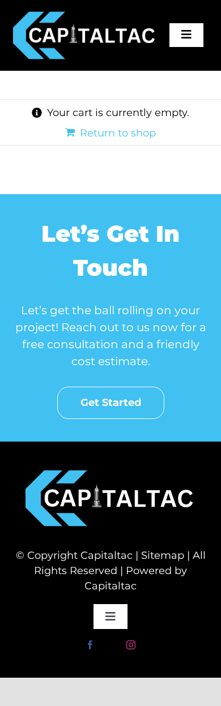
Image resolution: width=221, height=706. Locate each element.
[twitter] (110, 644)
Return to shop (118, 133)
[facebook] (90, 644)
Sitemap (162, 555)
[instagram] (130, 644)
